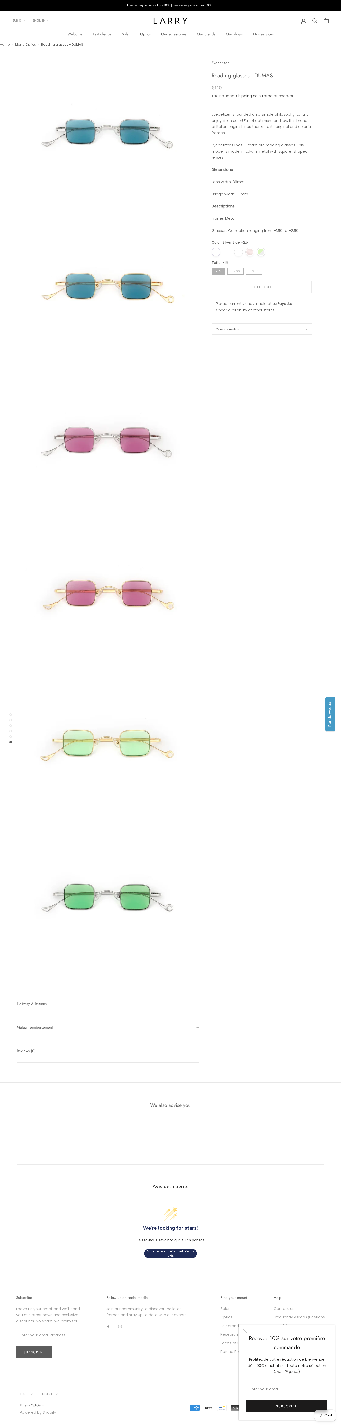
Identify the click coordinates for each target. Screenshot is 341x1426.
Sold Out (262, 287)
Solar (126, 34)
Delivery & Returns (32, 1004)
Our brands (206, 34)
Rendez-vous (329, 714)
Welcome (74, 34)
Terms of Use (232, 1343)
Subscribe (286, 1406)
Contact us (284, 1308)
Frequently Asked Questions (299, 1317)
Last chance (102, 34)
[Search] (315, 20)
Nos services (263, 34)
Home (5, 44)
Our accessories (173, 34)
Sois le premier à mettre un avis (170, 1253)
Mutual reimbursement (35, 1027)
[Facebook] (108, 1326)
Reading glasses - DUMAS (62, 44)
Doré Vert (272, 252)
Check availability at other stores (245, 310)
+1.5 (218, 271)
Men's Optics (25, 44)
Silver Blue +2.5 (216, 252)
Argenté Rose (238, 252)
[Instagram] (120, 1326)
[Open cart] (326, 20)
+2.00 (235, 271)
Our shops (234, 34)
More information (227, 329)
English (38, 20)
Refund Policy (232, 1351)
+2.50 (254, 271)
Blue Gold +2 (227, 252)
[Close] (244, 1331)
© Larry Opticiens (32, 1405)
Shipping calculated (254, 95)
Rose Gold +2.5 (249, 252)
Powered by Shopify (38, 1412)
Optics (145, 34)
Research (229, 1334)
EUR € (16, 20)
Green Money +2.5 (261, 252)
